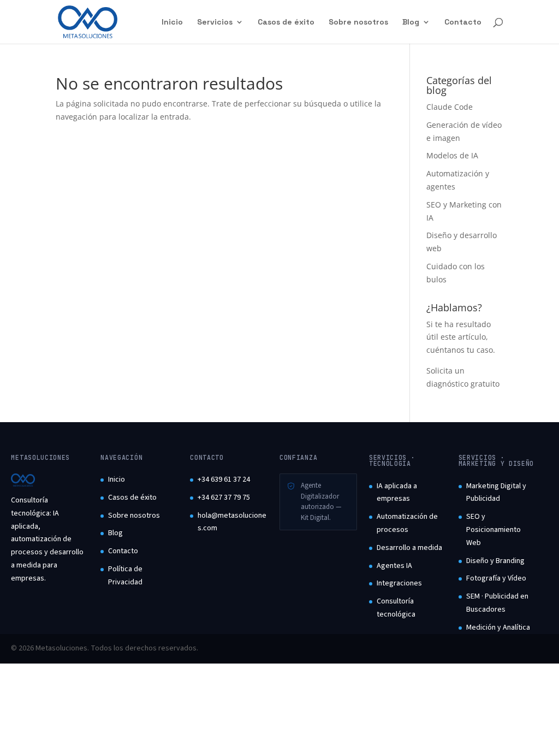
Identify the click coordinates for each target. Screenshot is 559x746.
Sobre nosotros (358, 22)
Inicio (172, 22)
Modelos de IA (452, 155)
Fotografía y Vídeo (496, 578)
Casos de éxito (286, 22)
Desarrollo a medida (409, 547)
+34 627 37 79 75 (224, 497)
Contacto (462, 22)
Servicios (215, 22)
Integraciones (399, 583)
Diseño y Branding (495, 560)
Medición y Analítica (498, 627)
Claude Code (449, 107)
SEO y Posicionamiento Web (493, 529)
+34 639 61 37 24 (224, 479)
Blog (410, 22)
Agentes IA (394, 565)
